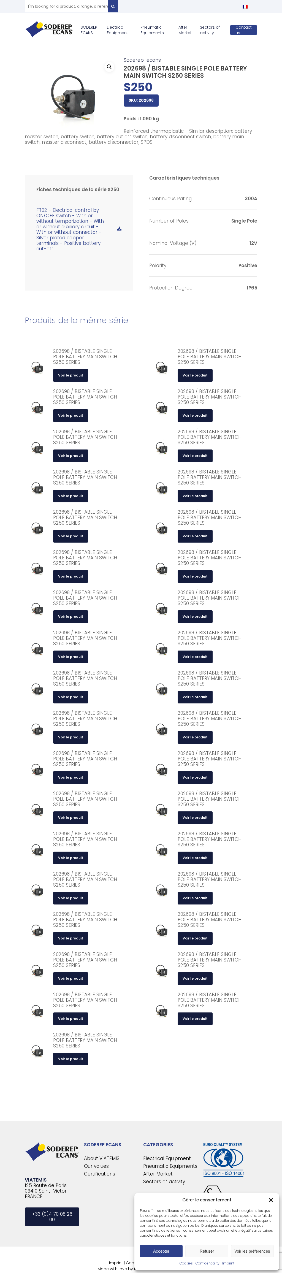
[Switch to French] (245, 7)
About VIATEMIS (102, 1158)
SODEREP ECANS (102, 1144)
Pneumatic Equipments (170, 1166)
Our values (96, 1166)
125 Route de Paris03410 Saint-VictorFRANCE (46, 1191)
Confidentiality (207, 1263)
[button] (271, 1200)
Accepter (161, 1251)
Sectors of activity (164, 1181)
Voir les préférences (252, 1251)
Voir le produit (70, 375)
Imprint (228, 1263)
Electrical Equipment (167, 1158)
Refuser (207, 1251)
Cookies (186, 1263)
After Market (158, 1174)
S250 (138, 87)
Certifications (99, 1174)
